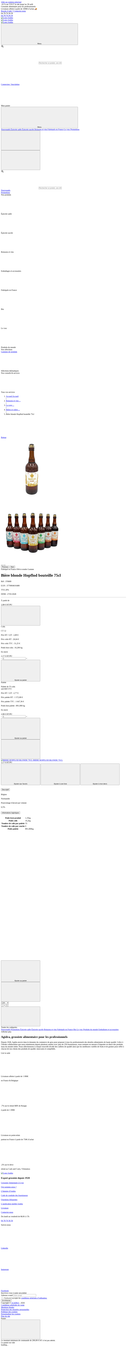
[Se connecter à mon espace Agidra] (63, 73)
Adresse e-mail (7, 1295)
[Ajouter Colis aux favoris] (20, 616)
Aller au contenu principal (11, 2)
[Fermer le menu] (20, 160)
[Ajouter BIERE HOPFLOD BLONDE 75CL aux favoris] (20, 992)
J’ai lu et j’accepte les (25, 1298)
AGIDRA (15, 1303)
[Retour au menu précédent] (20, 140)
